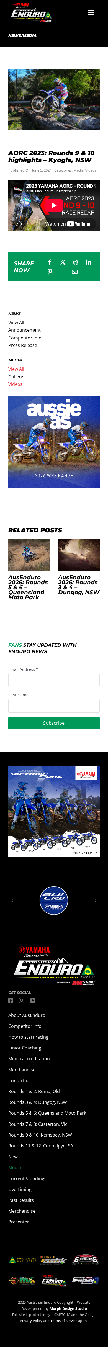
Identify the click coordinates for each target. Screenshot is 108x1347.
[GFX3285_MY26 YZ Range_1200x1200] (54, 769)
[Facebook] (49, 262)
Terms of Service (64, 1320)
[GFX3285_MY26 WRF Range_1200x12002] (54, 400)
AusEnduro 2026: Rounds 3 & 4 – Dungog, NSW (79, 555)
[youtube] (32, 1000)
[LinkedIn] (88, 262)
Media (78, 170)
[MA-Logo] (22, 1259)
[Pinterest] (49, 271)
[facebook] (10, 1000)
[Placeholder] (22, 1277)
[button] (12, 900)
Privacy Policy (31, 1320)
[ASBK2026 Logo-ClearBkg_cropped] (54, 1258)
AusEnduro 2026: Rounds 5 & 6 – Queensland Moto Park (29, 555)
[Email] (74, 271)
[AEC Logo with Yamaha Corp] (54, 1276)
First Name (18, 695)
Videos (90, 170)
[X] (62, 262)
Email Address (23, 669)
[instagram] (21, 1000)
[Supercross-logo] (86, 1256)
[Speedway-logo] (86, 1279)
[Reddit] (75, 262)
